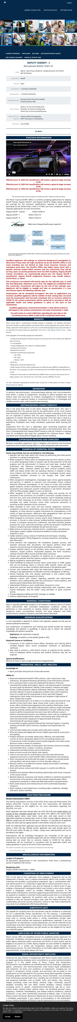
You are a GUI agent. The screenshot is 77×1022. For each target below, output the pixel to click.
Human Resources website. (14, 385)
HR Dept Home (66, 10)
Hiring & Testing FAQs (32, 57)
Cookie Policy (18, 1012)
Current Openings (13, 53)
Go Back (38, 131)
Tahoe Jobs (26, 53)
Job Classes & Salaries (14, 57)
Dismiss (17, 1016)
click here (17, 808)
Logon (69, 3)
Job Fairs (35, 53)
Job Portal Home (50, 10)
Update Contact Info (32, 10)
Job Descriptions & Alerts (51, 53)
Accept (7, 1016)
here (41, 950)
